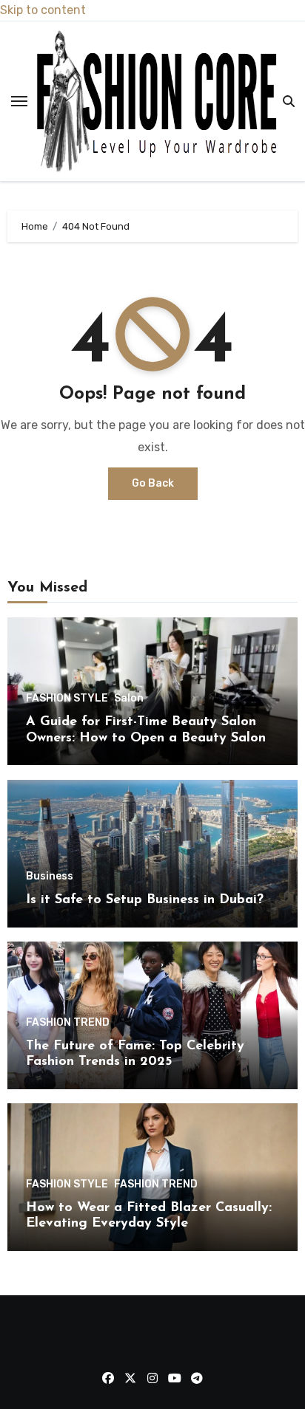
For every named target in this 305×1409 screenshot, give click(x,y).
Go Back (153, 483)
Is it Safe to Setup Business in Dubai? (145, 900)
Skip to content (43, 10)
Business (49, 876)
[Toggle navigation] (19, 101)
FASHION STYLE (67, 698)
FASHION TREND (68, 1023)
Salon (129, 698)
